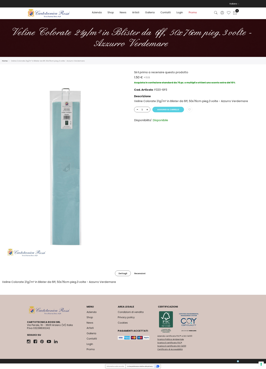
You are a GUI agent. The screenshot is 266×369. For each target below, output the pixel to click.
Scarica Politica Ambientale (170, 339)
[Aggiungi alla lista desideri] (189, 109)
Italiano (234, 3)
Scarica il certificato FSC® (169, 342)
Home (5, 61)
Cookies (123, 322)
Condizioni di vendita (131, 312)
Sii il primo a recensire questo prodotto (161, 72)
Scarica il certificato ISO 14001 (171, 346)
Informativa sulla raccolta (115, 366)
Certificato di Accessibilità (170, 349)
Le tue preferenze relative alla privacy (140, 366)
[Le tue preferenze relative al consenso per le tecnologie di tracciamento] (261, 364)
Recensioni (139, 273)
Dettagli (123, 273)
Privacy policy (126, 317)
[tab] (123, 273)
